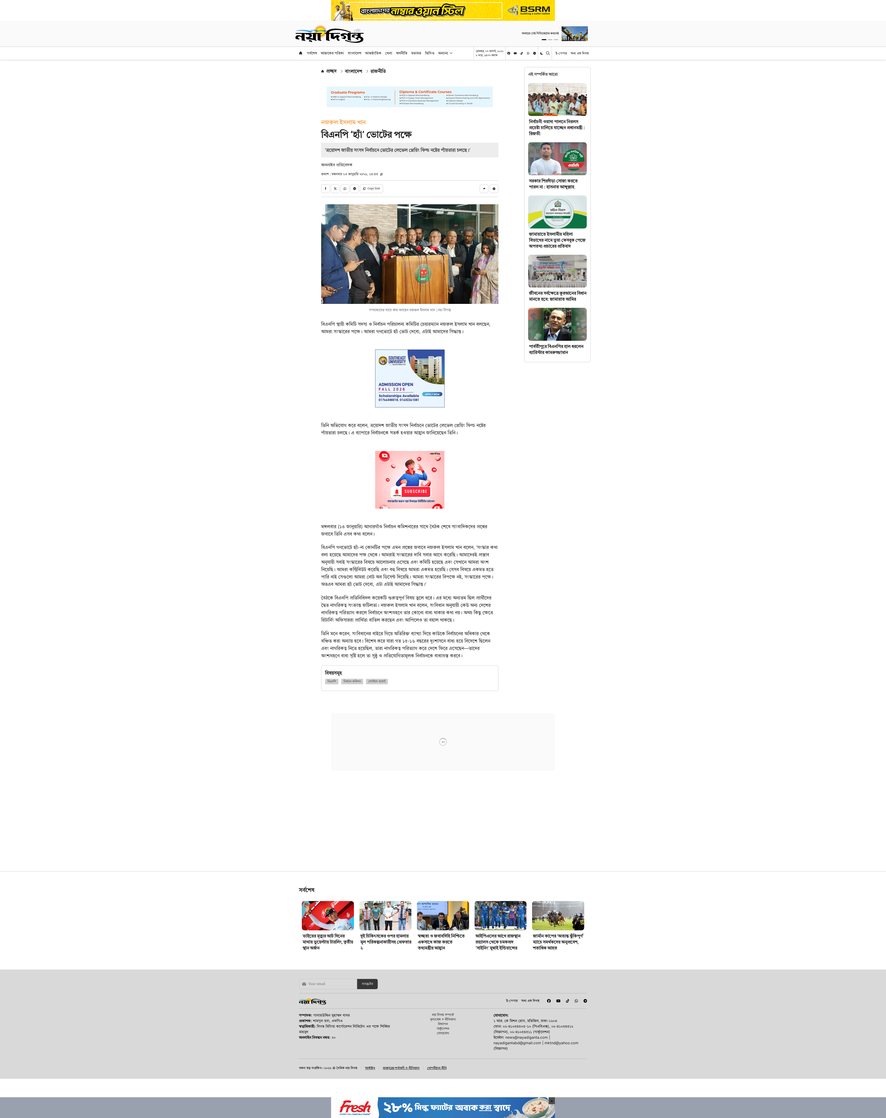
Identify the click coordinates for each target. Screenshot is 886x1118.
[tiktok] (521, 53)
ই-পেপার (561, 53)
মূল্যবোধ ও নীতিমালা (443, 1026)
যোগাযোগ (443, 1040)
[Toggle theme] (542, 53)
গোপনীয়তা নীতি (437, 1074)
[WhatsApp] (528, 53)
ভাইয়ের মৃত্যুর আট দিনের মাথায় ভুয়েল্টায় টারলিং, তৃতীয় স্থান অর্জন (328, 949)
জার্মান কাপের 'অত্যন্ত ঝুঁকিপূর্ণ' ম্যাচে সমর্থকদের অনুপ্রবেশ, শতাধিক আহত (558, 949)
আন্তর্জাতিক (373, 53)
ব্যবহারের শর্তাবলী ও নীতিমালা (401, 1074)
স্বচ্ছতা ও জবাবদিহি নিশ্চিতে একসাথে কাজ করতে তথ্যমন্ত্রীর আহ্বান (441, 949)
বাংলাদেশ (354, 53)
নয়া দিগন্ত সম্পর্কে (443, 1021)
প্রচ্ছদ (331, 71)
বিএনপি (331, 681)
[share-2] (335, 188)
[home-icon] (300, 53)
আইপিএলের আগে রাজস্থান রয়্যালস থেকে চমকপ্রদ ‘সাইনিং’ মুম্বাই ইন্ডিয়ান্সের (498, 949)
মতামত (416, 53)
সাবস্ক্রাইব (367, 990)
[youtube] (515, 53)
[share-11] (484, 188)
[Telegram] (534, 53)
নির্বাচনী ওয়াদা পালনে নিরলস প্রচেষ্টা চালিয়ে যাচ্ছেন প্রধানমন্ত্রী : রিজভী (557, 127)
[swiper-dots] (544, 39)
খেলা (388, 53)
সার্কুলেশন (443, 1035)
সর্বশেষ (312, 53)
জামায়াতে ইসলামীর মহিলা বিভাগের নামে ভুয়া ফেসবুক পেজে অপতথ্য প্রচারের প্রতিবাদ (557, 240)
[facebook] (509, 53)
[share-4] (354, 188)
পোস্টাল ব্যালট (377, 681)
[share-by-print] (494, 188)
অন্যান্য (443, 53)
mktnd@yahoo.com (561, 1049)
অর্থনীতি (401, 53)
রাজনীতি (378, 71)
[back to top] (877, 1088)
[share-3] (345, 188)
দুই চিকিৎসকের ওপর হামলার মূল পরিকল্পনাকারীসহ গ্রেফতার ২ (385, 949)
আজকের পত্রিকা (332, 53)
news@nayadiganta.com (526, 1044)
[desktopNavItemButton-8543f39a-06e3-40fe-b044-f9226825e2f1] (450, 53)
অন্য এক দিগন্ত (580, 53)
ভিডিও (429, 53)
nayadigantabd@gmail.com (517, 1049)
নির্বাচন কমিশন (352, 681)
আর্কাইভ (370, 1074)
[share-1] (325, 188)
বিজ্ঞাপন (443, 1031)
